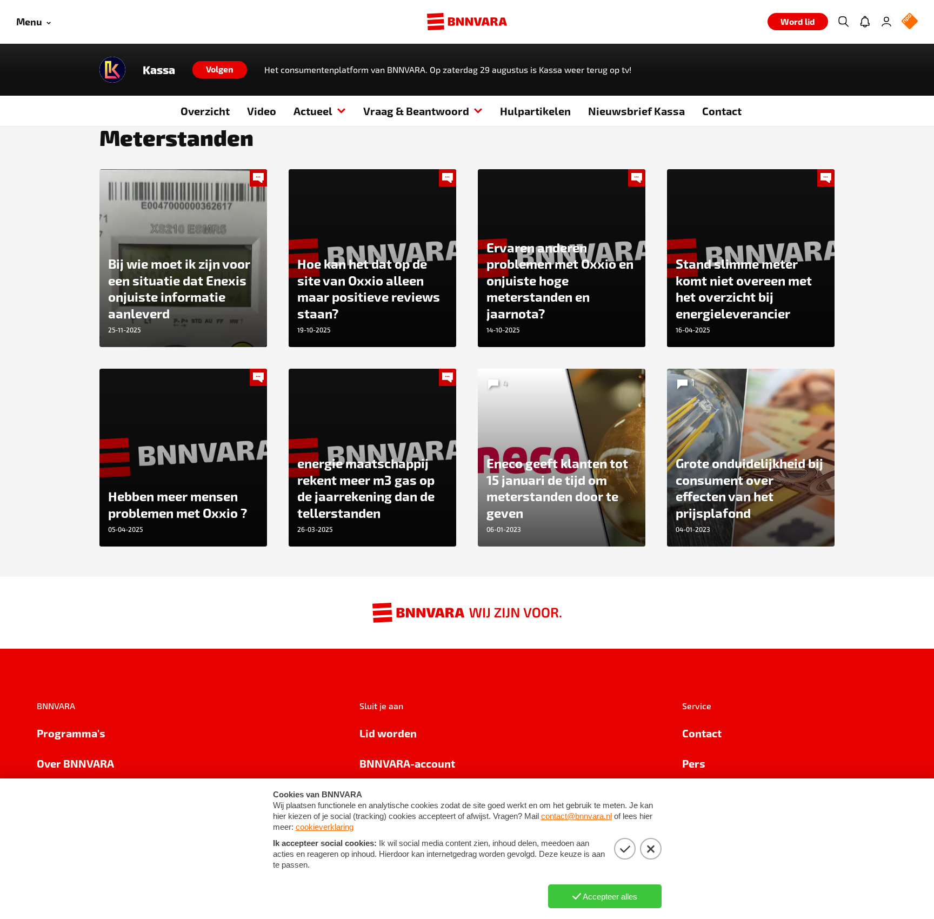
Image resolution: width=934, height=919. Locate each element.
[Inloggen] (886, 21)
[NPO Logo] (910, 22)
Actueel (312, 110)
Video (261, 110)
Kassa (159, 69)
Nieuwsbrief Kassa (636, 110)
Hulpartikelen (535, 110)
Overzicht (205, 110)
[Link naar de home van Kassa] (112, 70)
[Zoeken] (843, 21)
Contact (722, 110)
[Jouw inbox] (864, 22)
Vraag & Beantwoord (416, 110)
